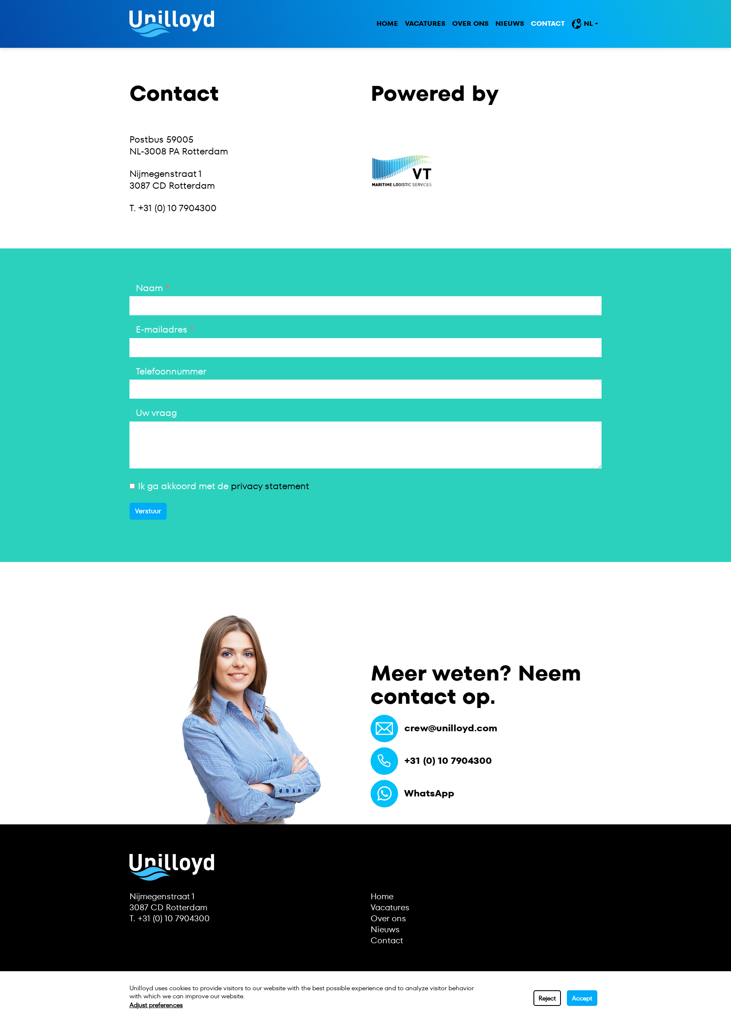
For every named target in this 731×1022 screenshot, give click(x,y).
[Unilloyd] (171, 24)
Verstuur (148, 511)
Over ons (470, 23)
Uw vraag (156, 413)
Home (387, 23)
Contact (548, 23)
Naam (149, 288)
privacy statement (270, 486)
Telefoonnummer (171, 372)
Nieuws (509, 23)
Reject (547, 998)
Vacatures (425, 23)
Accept (582, 998)
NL (588, 23)
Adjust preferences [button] (156, 1004)
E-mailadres (161, 330)
